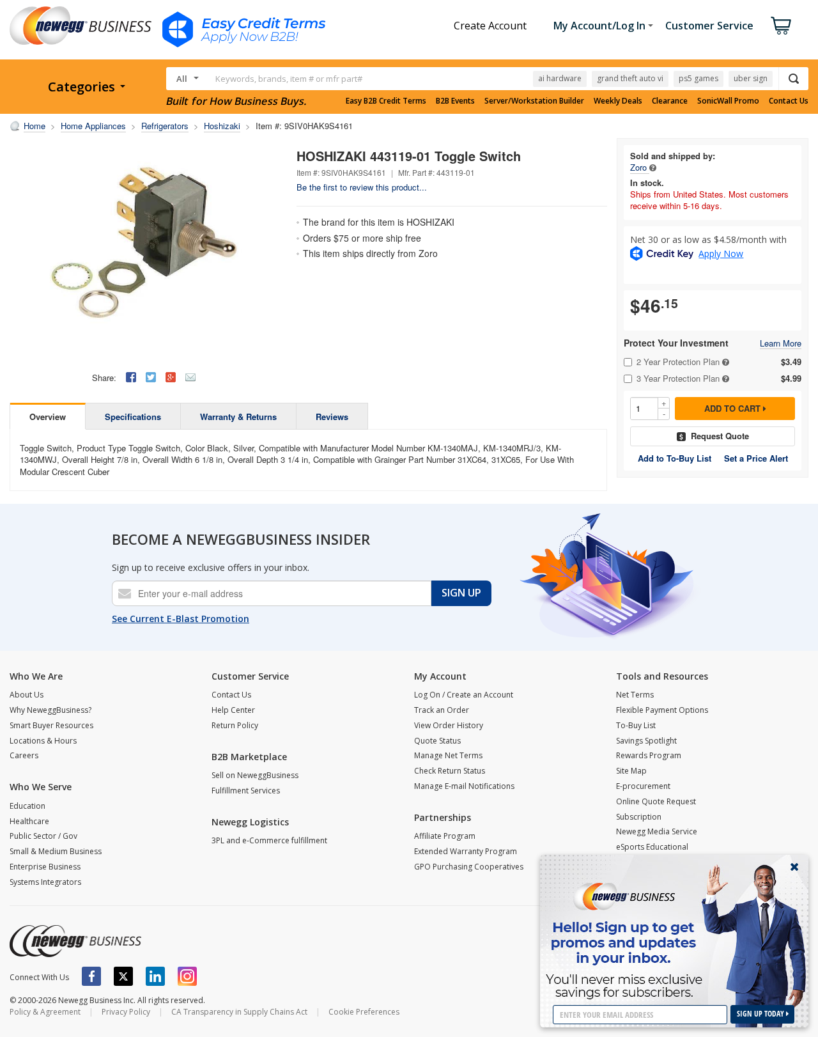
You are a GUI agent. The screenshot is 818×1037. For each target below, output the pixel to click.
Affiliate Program (444, 835)
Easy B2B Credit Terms (386, 101)
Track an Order (441, 710)
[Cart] (781, 25)
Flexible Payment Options (662, 710)
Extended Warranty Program (465, 851)
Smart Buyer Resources (51, 725)
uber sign (751, 78)
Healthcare (29, 821)
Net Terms (635, 694)
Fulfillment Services (246, 790)
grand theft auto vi (630, 78)
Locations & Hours (43, 740)
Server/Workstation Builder (534, 101)
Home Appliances (93, 126)
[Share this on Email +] (190, 377)
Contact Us (788, 101)
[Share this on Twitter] (151, 377)
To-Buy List (636, 725)
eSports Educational (652, 846)
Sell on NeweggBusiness (255, 775)
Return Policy (235, 725)
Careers (24, 755)
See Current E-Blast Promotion (180, 618)
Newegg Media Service (656, 831)
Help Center (233, 710)
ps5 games (698, 78)
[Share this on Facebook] (131, 377)
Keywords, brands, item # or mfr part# (288, 78)
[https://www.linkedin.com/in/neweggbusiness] (155, 976)
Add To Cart (733, 408)
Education (27, 805)
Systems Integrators (45, 882)
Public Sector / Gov (43, 835)
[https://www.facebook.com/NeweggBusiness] (91, 976)
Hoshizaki (222, 126)
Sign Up (461, 593)
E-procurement (643, 786)
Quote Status (437, 740)
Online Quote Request (656, 801)
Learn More (780, 343)
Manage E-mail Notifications (464, 786)
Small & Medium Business (56, 851)
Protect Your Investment (676, 343)
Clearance (670, 101)
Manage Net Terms (448, 755)
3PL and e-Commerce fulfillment (269, 840)
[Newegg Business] (75, 941)
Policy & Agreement (45, 1011)
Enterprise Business (45, 866)
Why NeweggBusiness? (50, 710)
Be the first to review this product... (362, 187)
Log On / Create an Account (463, 694)
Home (34, 126)
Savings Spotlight (646, 740)
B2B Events (455, 101)
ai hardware (560, 78)
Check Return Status (449, 770)
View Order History (448, 725)
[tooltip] (652, 167)
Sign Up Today (761, 1013)
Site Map (631, 770)
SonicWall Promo (728, 101)
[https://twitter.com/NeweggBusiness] (123, 976)
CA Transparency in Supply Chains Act (239, 1011)
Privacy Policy (126, 1011)
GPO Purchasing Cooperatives (468, 866)
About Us (26, 694)
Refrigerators (165, 126)
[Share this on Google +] (171, 377)
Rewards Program (648, 755)
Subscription (638, 816)
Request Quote (720, 436)
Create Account (490, 26)
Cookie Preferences (363, 1011)
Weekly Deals (618, 101)
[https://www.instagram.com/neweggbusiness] (187, 976)
